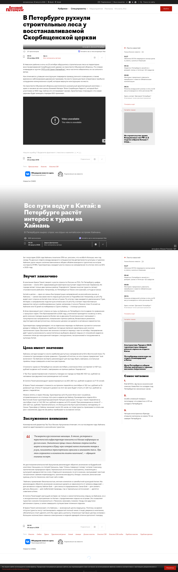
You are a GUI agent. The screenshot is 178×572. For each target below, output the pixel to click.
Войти (166, 9)
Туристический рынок (58, 534)
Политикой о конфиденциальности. (15, 569)
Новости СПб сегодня (116, 534)
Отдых (39, 534)
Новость (44, 166)
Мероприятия (96, 9)
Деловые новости (89, 534)
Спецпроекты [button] (79, 8)
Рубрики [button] (63, 8)
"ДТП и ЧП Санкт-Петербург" (53, 69)
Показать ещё (129, 104)
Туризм (46, 534)
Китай (70, 534)
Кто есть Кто (120, 9)
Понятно (170, 568)
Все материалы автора (52, 58)
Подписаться (106, 2)
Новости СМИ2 (29, 181)
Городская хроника (146, 534)
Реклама (109, 9)
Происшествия (33, 166)
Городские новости (132, 534)
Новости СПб (53, 166)
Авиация (78, 534)
